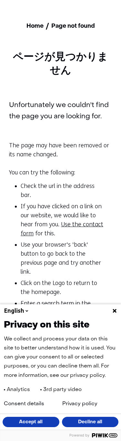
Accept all (31, 422)
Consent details (24, 404)
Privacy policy (79, 404)
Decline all (90, 422)
